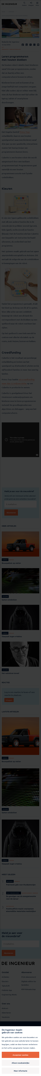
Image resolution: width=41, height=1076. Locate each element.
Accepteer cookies (20, 1055)
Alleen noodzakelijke (20, 1063)
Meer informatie (20, 1071)
